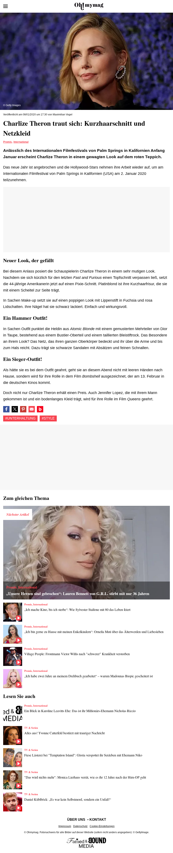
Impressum (64, 826)
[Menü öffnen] (5, 6)
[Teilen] (23, 409)
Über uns (76, 819)
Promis (7, 141)
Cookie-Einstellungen (102, 826)
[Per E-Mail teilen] (31, 409)
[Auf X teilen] (15, 409)
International (21, 141)
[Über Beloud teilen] (40, 409)
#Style (48, 418)
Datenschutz (80, 826)
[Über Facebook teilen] (6, 409)
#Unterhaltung (20, 418)
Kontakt (97, 819)
